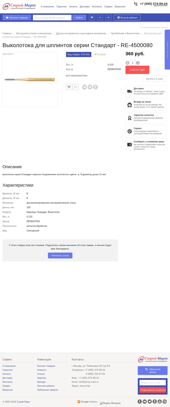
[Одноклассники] (95, 85)
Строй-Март (23, 401)
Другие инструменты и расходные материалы (81, 33)
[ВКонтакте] (84, 85)
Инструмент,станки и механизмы (34, 33)
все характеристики (76, 75)
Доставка (84, 6)
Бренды (41, 381)
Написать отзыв (60, 255)
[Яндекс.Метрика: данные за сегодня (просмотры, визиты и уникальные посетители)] (110, 403)
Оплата (73, 6)
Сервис (108, 6)
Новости (41, 370)
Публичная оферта (47, 389)
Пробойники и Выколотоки (125, 33)
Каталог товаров (46, 366)
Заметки (41, 377)
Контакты (97, 6)
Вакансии (120, 6)
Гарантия (61, 6)
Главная (6, 33)
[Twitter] (90, 85)
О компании (47, 6)
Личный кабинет (129, 17)
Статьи (41, 374)
